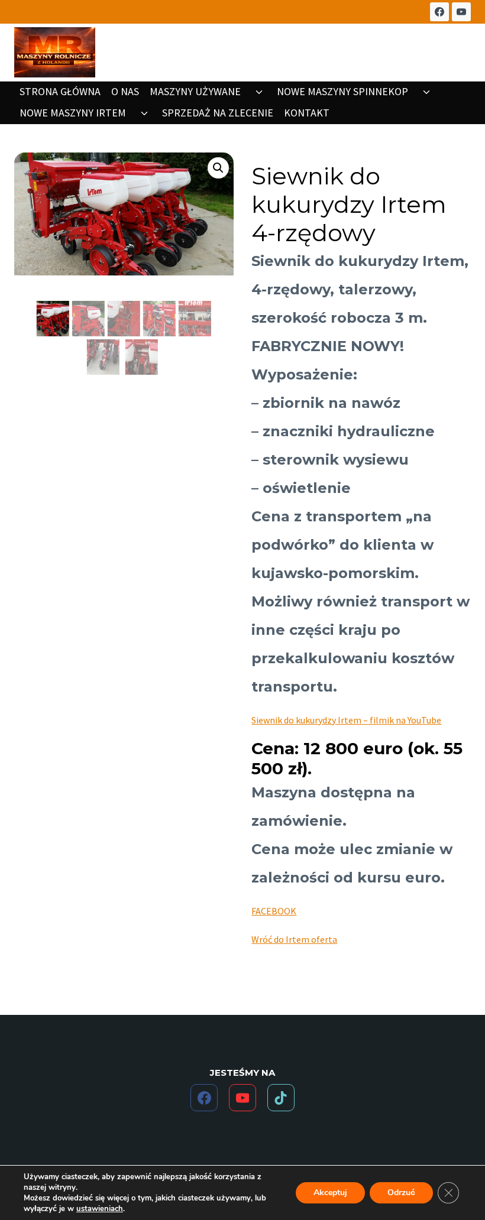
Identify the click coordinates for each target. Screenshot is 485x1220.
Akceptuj (330, 1192)
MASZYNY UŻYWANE (195, 91)
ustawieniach (99, 1208)
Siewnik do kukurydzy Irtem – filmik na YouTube (346, 720)
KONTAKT (306, 112)
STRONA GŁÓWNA (60, 91)
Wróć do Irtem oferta (294, 939)
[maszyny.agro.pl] (54, 52)
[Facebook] (439, 11)
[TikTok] (281, 1097)
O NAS (125, 91)
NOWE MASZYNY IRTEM (73, 112)
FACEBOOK (273, 911)
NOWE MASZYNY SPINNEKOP (342, 91)
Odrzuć (401, 1192)
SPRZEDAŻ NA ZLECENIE (217, 112)
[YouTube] (461, 11)
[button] (218, 168)
